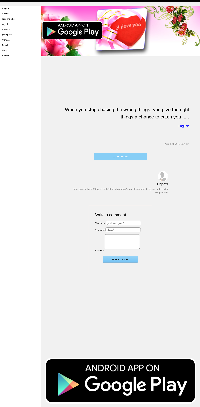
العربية (5, 24)
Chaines (6, 14)
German (6, 40)
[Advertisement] (120, 76)
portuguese (7, 34)
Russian (6, 29)
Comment (99, 250)
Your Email (100, 230)
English (5, 8)
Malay (5, 50)
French (5, 45)
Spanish (5, 55)
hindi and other (8, 19)
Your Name (100, 223)
